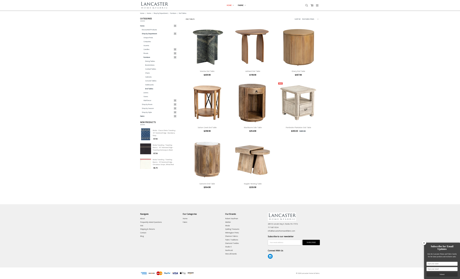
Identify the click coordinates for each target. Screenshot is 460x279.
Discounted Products (149, 30)
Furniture (147, 57)
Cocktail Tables (150, 69)
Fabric (241, 5)
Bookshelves (150, 65)
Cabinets (148, 77)
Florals (146, 53)
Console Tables (150, 81)
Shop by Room (147, 104)
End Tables (149, 89)
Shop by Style (147, 112)
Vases (146, 96)
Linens (146, 93)
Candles (147, 49)
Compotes (147, 41)
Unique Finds (148, 37)
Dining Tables (150, 61)
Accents (146, 45)
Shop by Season (148, 108)
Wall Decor (147, 100)
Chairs (147, 73)
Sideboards (149, 85)
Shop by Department (149, 34)
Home (229, 5)
